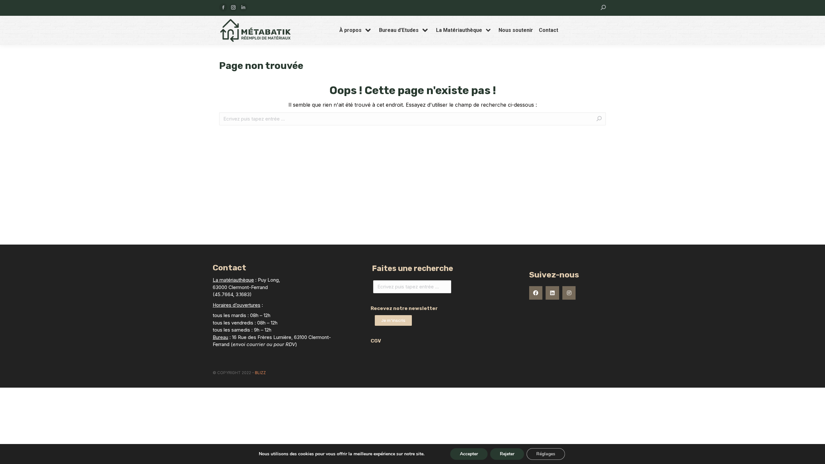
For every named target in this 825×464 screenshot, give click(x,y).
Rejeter (507, 454)
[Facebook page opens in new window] (223, 7)
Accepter (469, 454)
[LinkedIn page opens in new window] (243, 7)
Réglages (545, 454)
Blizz (260, 372)
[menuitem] (356, 30)
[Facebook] (536, 293)
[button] (393, 320)
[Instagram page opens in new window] (233, 7)
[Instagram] (569, 293)
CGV (376, 341)
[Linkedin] (552, 293)
